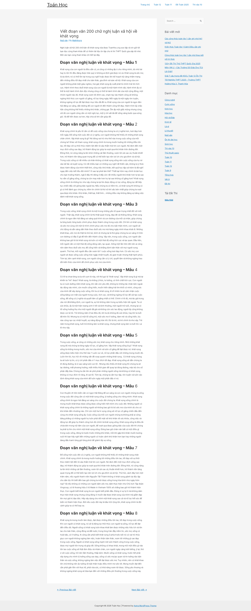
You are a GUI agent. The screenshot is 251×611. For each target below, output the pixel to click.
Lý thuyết (169, 131)
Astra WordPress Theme (145, 605)
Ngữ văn (64, 40)
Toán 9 (168, 170)
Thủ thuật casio (172, 153)
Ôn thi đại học (171, 139)
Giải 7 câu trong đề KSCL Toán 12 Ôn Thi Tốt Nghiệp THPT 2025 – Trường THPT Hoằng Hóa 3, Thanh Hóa (183, 80)
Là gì (167, 126)
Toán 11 (168, 4)
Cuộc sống (170, 104)
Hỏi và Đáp (170, 117)
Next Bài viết (139, 590)
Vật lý (167, 179)
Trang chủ (145, 4)
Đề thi (167, 183)
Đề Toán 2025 (182, 4)
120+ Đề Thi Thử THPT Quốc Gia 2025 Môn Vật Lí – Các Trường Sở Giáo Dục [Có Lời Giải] (184, 67)
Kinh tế (168, 122)
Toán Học (57, 4)
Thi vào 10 (197, 4)
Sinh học (169, 144)
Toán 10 (168, 157)
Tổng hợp (169, 175)
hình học (169, 109)
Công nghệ (170, 100)
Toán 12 (157, 4)
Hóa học (168, 113)
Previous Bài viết (66, 590)
